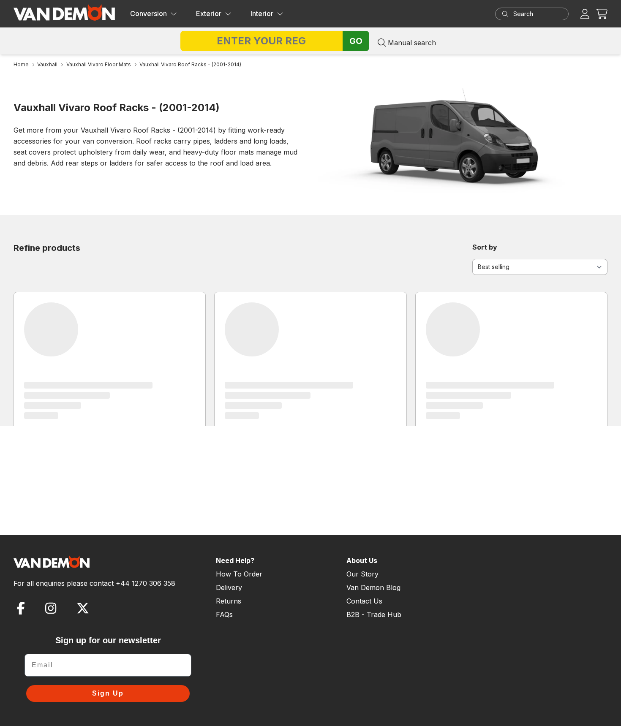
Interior (262, 13)
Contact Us (364, 601)
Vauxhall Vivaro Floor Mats (98, 64)
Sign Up (108, 693)
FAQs (224, 614)
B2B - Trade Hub (373, 614)
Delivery (229, 587)
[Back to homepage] (64, 12)
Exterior (208, 13)
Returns (228, 601)
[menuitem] (153, 13)
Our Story (362, 574)
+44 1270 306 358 (145, 583)
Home (21, 64)
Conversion (148, 13)
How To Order (239, 574)
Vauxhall (47, 64)
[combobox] (540, 14)
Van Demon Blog (373, 587)
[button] (601, 13)
